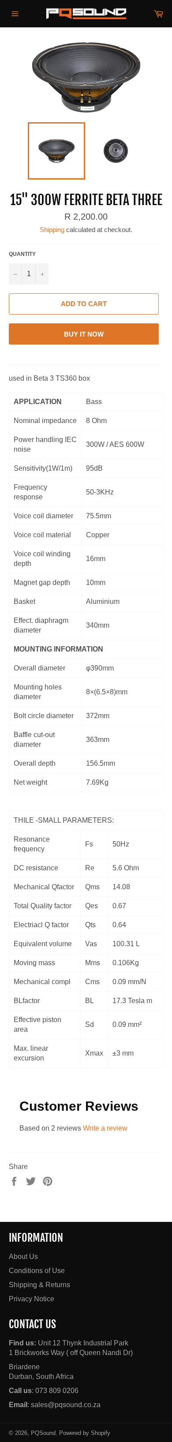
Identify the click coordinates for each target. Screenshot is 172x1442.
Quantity (22, 254)
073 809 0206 (57, 1390)
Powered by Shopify (84, 1433)
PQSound (43, 1433)
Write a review (105, 1128)
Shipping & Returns (39, 1284)
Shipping (52, 229)
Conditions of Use (37, 1270)
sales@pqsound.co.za (66, 1404)
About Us (23, 1256)
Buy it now (84, 334)
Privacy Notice (31, 1299)
